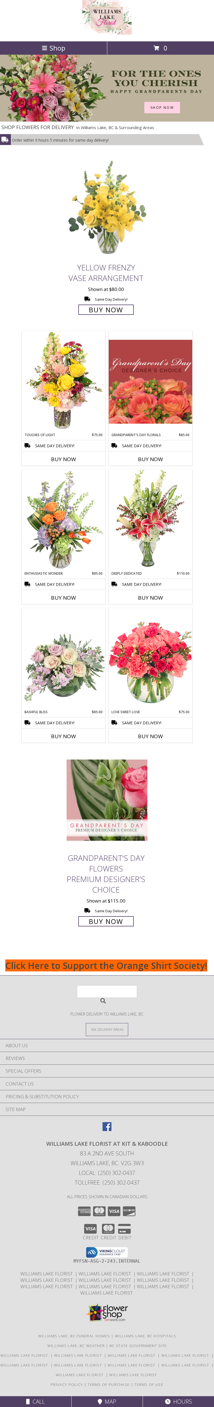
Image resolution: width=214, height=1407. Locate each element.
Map (109, 1401)
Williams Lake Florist (47, 1273)
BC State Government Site (138, 1345)
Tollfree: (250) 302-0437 (107, 1182)
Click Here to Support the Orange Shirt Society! (106, 965)
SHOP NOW (162, 107)
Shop (57, 47)
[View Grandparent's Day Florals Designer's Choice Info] (150, 381)
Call (37, 1401)
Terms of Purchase (108, 1384)
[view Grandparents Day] (107, 120)
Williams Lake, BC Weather (76, 1345)
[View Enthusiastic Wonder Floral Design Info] (63, 520)
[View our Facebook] (107, 1129)
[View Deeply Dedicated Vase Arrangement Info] (150, 520)
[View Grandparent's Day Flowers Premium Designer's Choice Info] (107, 800)
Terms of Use (148, 1384)
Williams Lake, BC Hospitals (145, 1335)
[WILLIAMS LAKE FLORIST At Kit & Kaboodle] (107, 33)
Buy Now (106, 309)
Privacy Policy (67, 1384)
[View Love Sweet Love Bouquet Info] (150, 658)
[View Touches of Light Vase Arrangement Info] (63, 381)
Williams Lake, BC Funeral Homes (74, 1335)
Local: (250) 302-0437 (107, 1173)
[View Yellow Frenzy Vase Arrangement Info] (107, 209)
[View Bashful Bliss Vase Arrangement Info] (63, 658)
